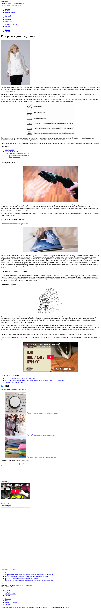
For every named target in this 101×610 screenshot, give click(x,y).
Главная (7, 30)
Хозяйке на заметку (11, 25)
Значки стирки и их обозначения (19, 507)
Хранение (8, 19)
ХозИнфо (4, 585)
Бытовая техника (10, 12)
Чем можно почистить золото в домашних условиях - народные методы (29, 580)
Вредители (8, 21)
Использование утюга (12, 151)
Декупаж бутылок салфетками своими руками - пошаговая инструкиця (29, 575)
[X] (7, 386)
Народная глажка (14, 157)
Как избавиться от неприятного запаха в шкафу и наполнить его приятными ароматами (34, 380)
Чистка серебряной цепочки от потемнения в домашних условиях (27, 576)
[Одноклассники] (5, 386)
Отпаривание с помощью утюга (19, 155)
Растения (8, 26)
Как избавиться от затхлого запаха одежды (41, 457)
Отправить (5, 481)
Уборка (7, 10)
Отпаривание (9, 150)
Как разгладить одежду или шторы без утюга (20, 378)
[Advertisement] (15, 537)
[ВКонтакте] (2, 386)
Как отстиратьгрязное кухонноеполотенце (7, 505)
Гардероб (8, 16)
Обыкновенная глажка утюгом (19, 153)
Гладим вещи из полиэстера (14, 382)
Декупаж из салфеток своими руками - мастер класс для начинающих (28, 573)
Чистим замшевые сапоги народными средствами (21, 578)
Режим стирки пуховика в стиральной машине (42, 413)
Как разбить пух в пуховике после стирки (41, 435)
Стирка (7, 9)
